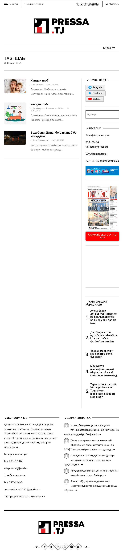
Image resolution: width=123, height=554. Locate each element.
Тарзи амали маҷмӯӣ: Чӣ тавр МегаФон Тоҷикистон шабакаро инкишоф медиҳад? (103, 390)
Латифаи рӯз (39, 108)
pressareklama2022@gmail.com (22, 489)
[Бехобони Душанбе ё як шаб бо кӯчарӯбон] (15, 137)
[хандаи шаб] (15, 113)
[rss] (96, 4)
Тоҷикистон (38, 84)
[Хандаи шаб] (15, 86)
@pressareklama (109, 161)
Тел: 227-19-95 (13, 482)
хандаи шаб (39, 104)
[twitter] (81, 4)
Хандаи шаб (39, 80)
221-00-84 (92, 142)
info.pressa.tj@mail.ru (15, 468)
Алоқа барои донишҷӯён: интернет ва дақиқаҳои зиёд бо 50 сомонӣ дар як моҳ (103, 317)
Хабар (60, 108)
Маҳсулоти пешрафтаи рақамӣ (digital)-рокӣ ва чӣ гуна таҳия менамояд (104, 370)
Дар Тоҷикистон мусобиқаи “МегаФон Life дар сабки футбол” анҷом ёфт (103, 337)
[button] (109, 48)
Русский (39, 3)
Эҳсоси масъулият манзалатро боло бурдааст (102, 353)
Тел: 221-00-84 (13, 461)
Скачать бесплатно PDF (102, 236)
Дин (35, 140)
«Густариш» (38, 496)
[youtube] (89, 4)
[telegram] (93, 4)
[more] (99, 434)
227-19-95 (92, 161)
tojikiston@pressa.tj (97, 147)
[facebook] (77, 4)
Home (10, 63)
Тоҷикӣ (29, 3)
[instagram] (85, 4)
